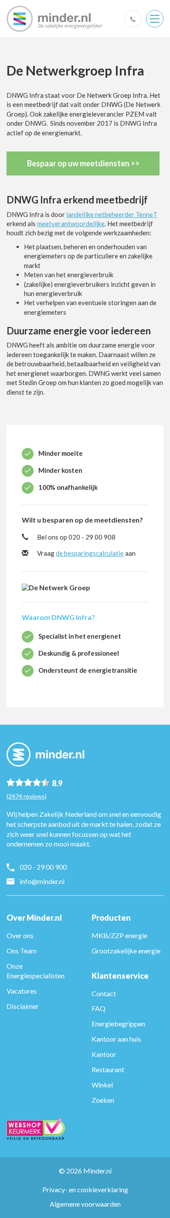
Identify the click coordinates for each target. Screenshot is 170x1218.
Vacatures (22, 991)
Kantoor (104, 1054)
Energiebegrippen (118, 1023)
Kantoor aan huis (116, 1039)
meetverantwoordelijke (71, 223)
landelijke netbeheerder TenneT (111, 214)
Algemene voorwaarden (85, 1204)
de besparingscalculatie (90, 553)
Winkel (102, 1084)
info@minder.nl (42, 881)
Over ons (20, 935)
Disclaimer (23, 1006)
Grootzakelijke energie (126, 950)
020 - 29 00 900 (43, 867)
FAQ (98, 1008)
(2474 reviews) (27, 796)
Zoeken (103, 1100)
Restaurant (108, 1069)
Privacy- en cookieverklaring (85, 1189)
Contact (104, 993)
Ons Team (22, 950)
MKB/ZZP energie (119, 935)
